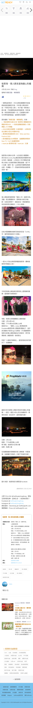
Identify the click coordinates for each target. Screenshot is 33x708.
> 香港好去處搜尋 (10, 649)
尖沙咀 (20, 655)
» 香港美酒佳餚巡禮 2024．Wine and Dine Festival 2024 (15, 135)
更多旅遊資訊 (28, 692)
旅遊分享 (21, 692)
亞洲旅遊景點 (22, 652)
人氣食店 (6, 655)
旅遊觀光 (10, 664)
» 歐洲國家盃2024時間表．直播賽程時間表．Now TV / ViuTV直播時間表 (16, 140)
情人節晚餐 (24, 569)
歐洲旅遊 (17, 664)
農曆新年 (17, 569)
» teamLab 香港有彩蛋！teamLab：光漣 (15, 143)
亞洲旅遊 (15, 652)
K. (15, 621)
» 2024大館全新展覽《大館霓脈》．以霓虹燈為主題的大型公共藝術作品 (16, 130)
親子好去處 (7, 670)
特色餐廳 (18, 667)
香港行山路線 (24, 673)
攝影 (19, 658)
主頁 (1, 53)
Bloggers (10, 695)
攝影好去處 (25, 658)
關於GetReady (28, 695)
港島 (5, 667)
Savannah (17, 603)
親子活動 (14, 670)
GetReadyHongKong (16, 501)
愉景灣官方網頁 (15, 560)
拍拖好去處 (7, 658)
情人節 (10, 569)
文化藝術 (6, 661)
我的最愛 (3, 695)
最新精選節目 (13, 687)
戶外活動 (5, 573)
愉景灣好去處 (6, 577)
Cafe (5, 652)
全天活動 (12, 573)
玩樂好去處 (12, 689)
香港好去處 (5, 687)
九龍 (10, 652)
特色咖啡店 (11, 667)
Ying (15, 89)
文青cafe (13, 661)
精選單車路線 (20, 689)
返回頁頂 (17, 679)
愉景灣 (4, 569)
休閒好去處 (13, 655)
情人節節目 (19, 573)
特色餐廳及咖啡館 (6, 692)
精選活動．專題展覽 (15, 53)
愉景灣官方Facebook (16, 562)
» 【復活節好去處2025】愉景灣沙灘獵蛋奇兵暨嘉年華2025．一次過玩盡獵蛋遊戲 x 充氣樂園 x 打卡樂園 (16, 124)
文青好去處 (20, 661)
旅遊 (5, 664)
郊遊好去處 (21, 670)
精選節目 (6, 53)
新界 (25, 661)
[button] (31, 10)
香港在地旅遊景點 (14, 673)
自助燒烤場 (27, 689)
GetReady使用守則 (18, 695)
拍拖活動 (14, 658)
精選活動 (24, 667)
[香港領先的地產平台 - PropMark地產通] (16, 400)
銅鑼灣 (6, 673)
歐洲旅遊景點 (24, 664)
